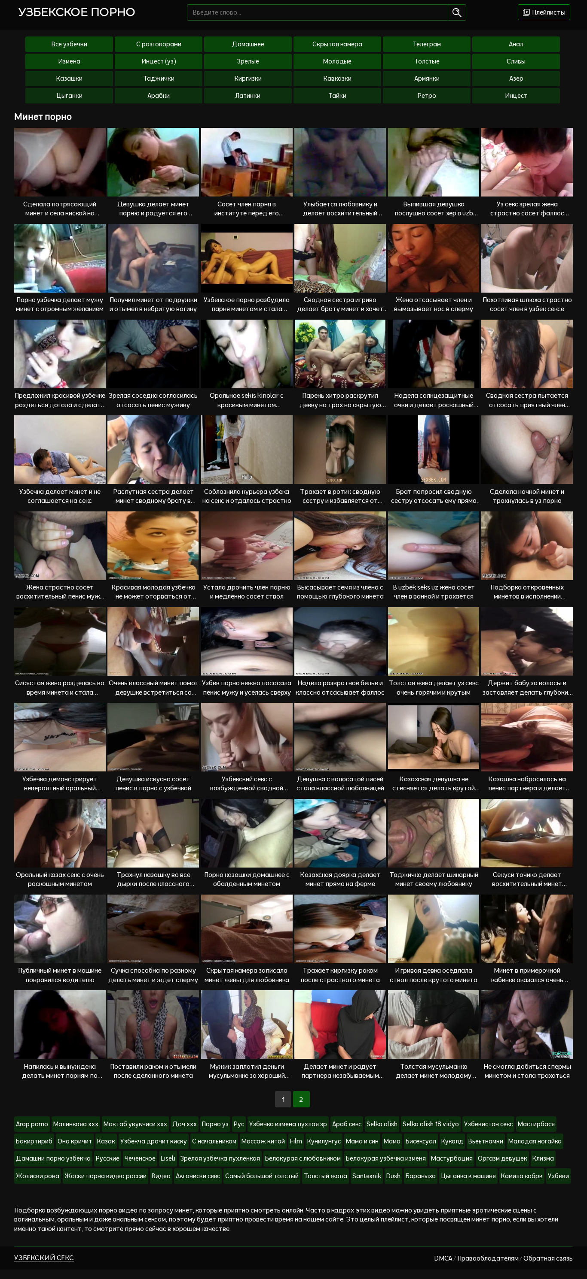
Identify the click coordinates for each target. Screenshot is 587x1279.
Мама (392, 1141)
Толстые (427, 61)
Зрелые (248, 61)
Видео (161, 1176)
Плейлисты (548, 12)
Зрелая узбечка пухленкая (220, 1158)
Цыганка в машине (468, 1176)
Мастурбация (452, 1158)
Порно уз (215, 1124)
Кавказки (338, 78)
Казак (106, 1141)
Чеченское (140, 1158)
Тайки (337, 96)
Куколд (452, 1141)
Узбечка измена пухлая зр (288, 1124)
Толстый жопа (325, 1176)
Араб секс (346, 1124)
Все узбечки (69, 44)
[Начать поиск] (457, 12)
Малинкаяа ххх (75, 1124)
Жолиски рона (37, 1176)
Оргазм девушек (502, 1158)
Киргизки (248, 78)
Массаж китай (263, 1141)
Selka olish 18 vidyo (431, 1124)
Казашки (69, 78)
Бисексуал (421, 1141)
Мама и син (362, 1141)
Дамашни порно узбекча (53, 1158)
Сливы (516, 61)
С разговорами (158, 44)
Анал (516, 44)
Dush (393, 1176)
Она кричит (75, 1141)
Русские (107, 1158)
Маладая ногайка (535, 1141)
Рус (239, 1124)
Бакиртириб (34, 1141)
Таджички (158, 78)
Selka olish (382, 1124)
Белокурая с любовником (303, 1158)
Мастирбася (536, 1124)
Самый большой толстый (262, 1176)
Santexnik (366, 1176)
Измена (69, 61)
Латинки (247, 96)
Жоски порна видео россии (105, 1176)
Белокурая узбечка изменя (386, 1158)
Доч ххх (184, 1124)
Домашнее (248, 44)
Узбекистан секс (488, 1124)
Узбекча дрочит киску (153, 1141)
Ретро (427, 96)
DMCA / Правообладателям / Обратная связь (503, 1258)
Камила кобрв (522, 1176)
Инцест (516, 96)
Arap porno (32, 1124)
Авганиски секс (198, 1176)
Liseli (168, 1158)
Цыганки (69, 96)
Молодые (337, 61)
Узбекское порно (76, 12)
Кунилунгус (324, 1141)
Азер (516, 78)
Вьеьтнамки (485, 1141)
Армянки (427, 78)
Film (296, 1141)
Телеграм (427, 44)
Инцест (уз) (158, 61)
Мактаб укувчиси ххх (135, 1124)
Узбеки (558, 1176)
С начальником (214, 1141)
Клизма (543, 1158)
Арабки (158, 96)
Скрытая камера (337, 44)
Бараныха (421, 1176)
